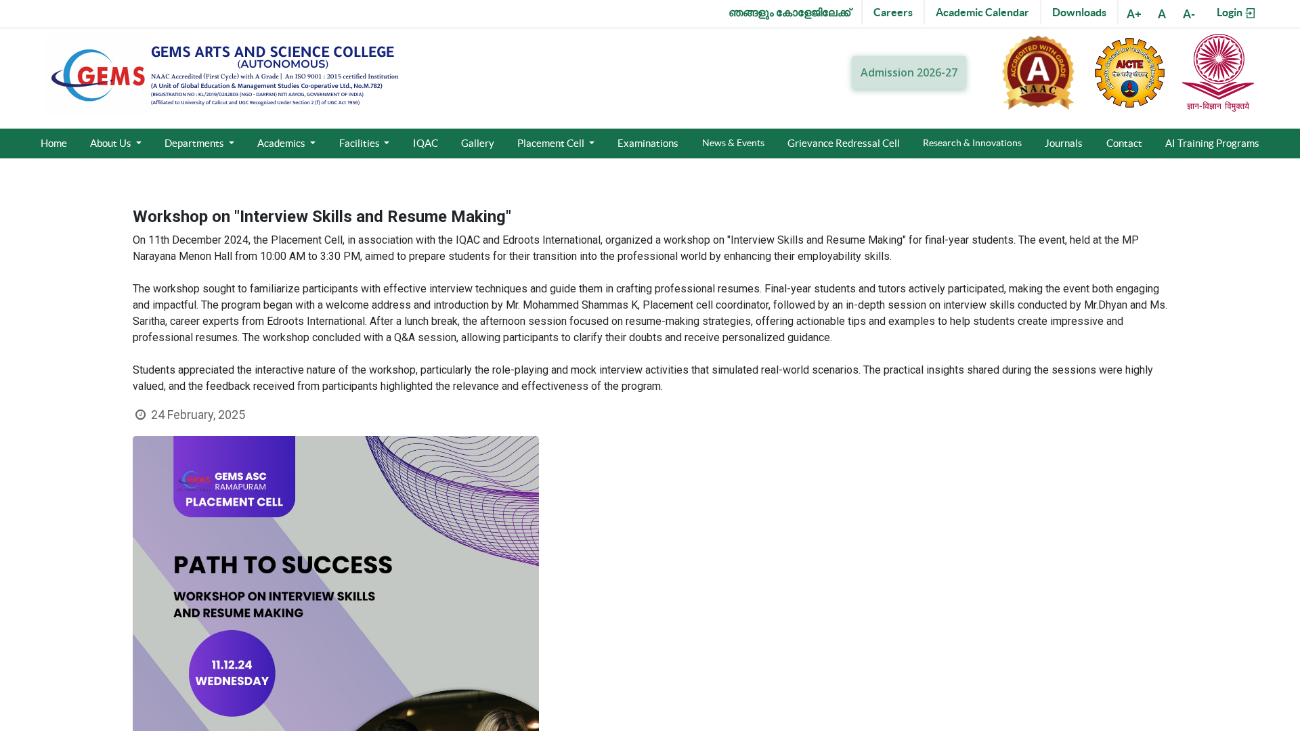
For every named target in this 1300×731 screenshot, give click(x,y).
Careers (893, 12)
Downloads (1079, 12)
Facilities (360, 143)
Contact (1124, 143)
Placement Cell (551, 143)
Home (54, 143)
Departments (195, 143)
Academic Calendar (982, 12)
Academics (282, 143)
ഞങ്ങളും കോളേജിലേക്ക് (789, 12)
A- (1189, 13)
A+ (1134, 13)
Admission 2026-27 (909, 73)
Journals (1064, 143)
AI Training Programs (1212, 143)
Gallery (477, 143)
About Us (111, 143)
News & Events (733, 142)
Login (1230, 12)
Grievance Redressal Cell (843, 143)
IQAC (425, 143)
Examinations (648, 143)
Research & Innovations (972, 142)
